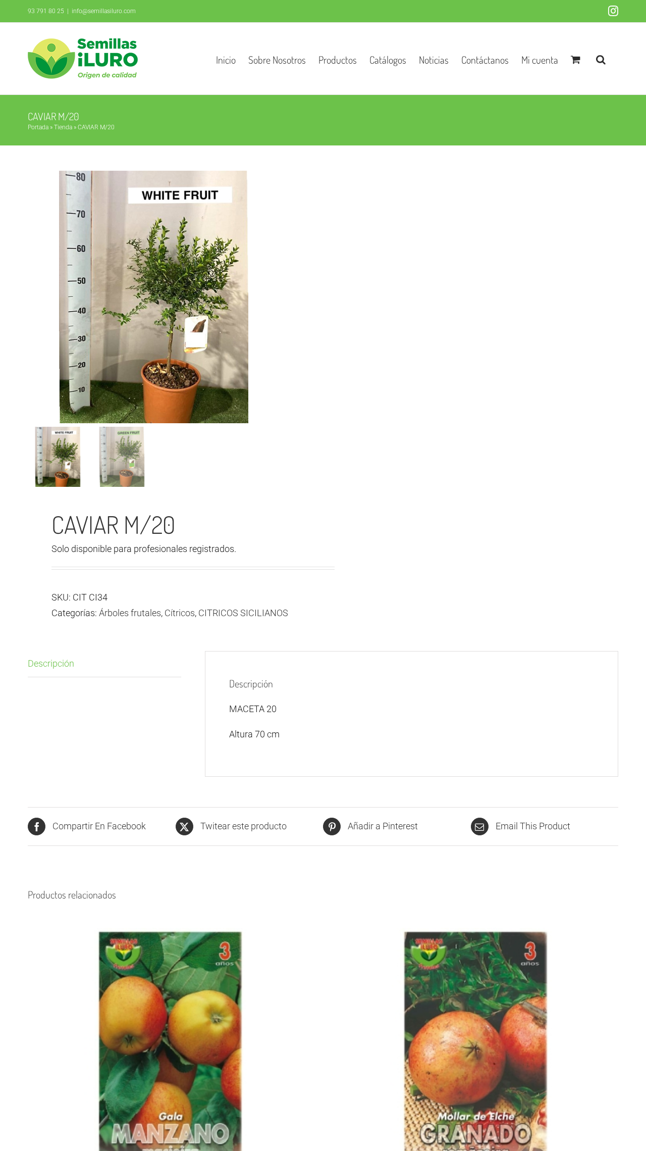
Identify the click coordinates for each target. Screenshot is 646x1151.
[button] (601, 58)
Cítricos (180, 613)
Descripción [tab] (51, 663)
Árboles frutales (130, 613)
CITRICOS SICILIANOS (243, 613)
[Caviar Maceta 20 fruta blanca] (154, 297)
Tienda (63, 127)
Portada (38, 127)
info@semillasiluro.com (104, 11)
